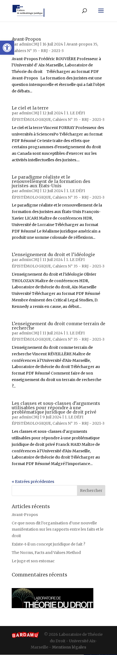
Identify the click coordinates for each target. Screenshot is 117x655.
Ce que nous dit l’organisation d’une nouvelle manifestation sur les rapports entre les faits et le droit (57, 529)
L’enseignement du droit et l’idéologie (53, 254)
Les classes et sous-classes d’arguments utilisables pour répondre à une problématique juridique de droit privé (56, 408)
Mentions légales (69, 647)
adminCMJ (29, 44)
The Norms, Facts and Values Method (46, 552)
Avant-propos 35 (81, 44)
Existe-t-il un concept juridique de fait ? (48, 544)
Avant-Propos (26, 39)
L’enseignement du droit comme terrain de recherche (58, 326)
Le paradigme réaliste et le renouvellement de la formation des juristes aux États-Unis (51, 181)
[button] (7, 48)
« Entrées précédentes (33, 481)
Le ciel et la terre (30, 108)
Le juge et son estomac (33, 561)
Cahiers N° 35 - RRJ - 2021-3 (38, 50)
